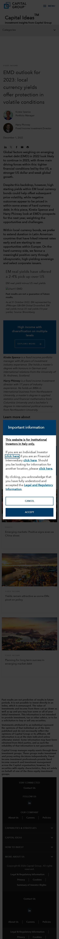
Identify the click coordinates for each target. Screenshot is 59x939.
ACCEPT (29, 512)
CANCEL (29, 501)
